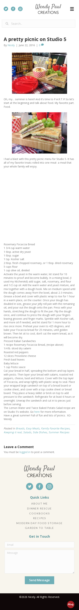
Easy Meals (33, 428)
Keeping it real (13, 432)
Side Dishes (40, 432)
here (37, 411)
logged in (24, 452)
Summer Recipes (59, 432)
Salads (27, 432)
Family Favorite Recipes (55, 428)
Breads (20, 428)
